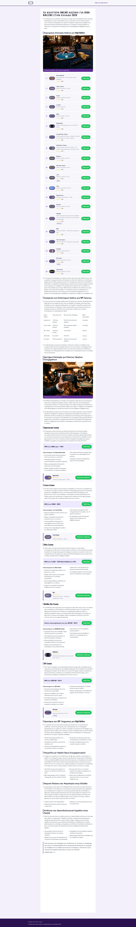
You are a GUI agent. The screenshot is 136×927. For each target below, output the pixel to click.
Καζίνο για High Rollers (101, 3)
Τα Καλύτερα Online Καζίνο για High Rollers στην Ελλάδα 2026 (44, 924)
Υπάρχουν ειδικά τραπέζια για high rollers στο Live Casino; (61, 874)
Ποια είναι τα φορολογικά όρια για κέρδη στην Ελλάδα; (60, 870)
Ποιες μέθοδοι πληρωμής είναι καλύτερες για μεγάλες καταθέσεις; (63, 878)
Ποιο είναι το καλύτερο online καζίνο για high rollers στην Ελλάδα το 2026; (65, 858)
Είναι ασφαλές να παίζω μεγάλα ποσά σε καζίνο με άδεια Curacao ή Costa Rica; (67, 866)
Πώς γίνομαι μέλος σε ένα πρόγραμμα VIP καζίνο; (58, 862)
